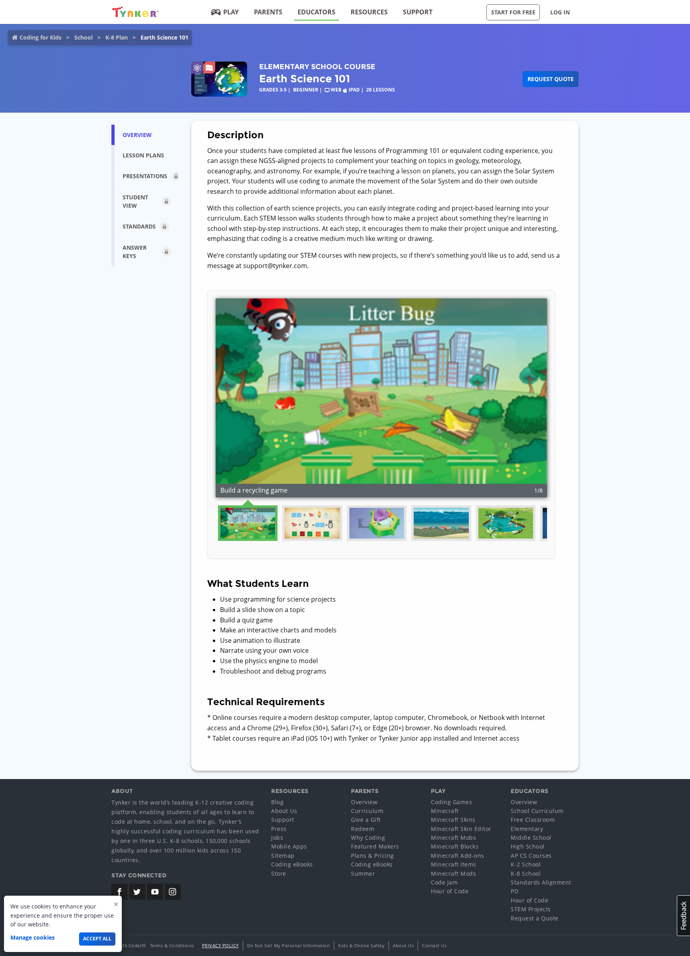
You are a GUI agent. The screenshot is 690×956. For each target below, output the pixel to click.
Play (231, 12)
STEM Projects (531, 909)
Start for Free (513, 12)
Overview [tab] (137, 135)
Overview (364, 802)
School (83, 37)
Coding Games (451, 802)
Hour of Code (449, 891)
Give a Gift (366, 819)
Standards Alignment (541, 882)
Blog (277, 802)
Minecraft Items (453, 864)
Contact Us (434, 945)
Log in (560, 12)
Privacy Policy (220, 945)
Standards (139, 226)
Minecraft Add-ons (457, 855)
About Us (284, 811)
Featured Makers (375, 846)
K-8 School (526, 873)
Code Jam (444, 882)
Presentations (145, 176)
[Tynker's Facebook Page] (119, 892)
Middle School (531, 837)
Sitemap (283, 855)
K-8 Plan (116, 37)
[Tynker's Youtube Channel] (155, 892)
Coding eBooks (292, 864)
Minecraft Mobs (453, 837)
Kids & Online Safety (361, 945)
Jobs (277, 837)
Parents (268, 12)
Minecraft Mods (453, 873)
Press (279, 829)
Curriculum (367, 811)
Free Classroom (533, 819)
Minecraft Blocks (454, 846)
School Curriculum (537, 811)
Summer (363, 873)
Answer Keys (135, 252)
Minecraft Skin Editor (461, 829)
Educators (316, 12)
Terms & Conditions (172, 945)
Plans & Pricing (372, 855)
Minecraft (445, 811)
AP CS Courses (531, 855)
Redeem (362, 829)
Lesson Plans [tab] (143, 155)
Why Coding (368, 837)
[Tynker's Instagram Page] (173, 892)
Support (417, 12)
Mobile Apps (289, 846)
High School (528, 846)
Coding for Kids (40, 37)
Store (278, 873)
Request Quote (550, 79)
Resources (369, 12)
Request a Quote (535, 918)
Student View (135, 201)
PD (514, 891)
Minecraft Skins (453, 819)
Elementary (527, 829)
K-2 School (526, 864)
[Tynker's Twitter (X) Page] (137, 892)
